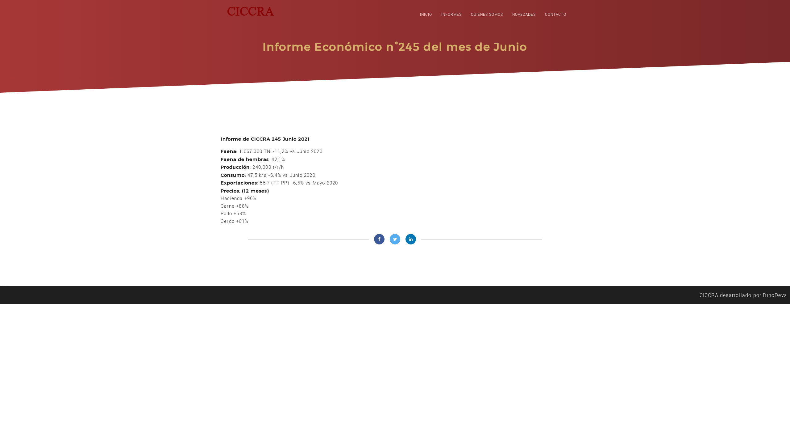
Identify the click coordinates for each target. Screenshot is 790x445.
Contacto (555, 14)
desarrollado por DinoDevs (753, 295)
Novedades (524, 14)
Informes (451, 14)
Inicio (426, 14)
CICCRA (709, 295)
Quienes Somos (487, 14)
